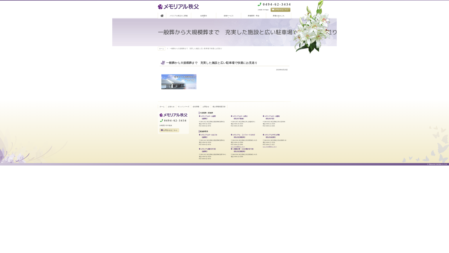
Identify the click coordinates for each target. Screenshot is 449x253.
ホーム (161, 49)
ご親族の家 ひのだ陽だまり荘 (243, 150)
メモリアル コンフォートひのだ (244, 136)
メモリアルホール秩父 (240, 117)
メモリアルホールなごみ (209, 136)
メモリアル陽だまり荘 (208, 150)
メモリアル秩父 (178, 6)
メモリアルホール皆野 (208, 117)
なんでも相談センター (238, 146)
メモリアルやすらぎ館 (272, 136)
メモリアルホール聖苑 (272, 117)
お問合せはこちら (281, 10)
